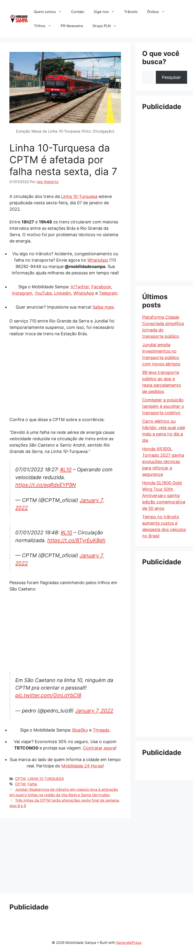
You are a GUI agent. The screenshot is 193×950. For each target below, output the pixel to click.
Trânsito (131, 11)
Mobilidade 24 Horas (82, 765)
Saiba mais (103, 307)
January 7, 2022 (94, 710)
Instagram (22, 293)
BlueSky (80, 730)
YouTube (43, 293)
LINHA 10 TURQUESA (46, 778)
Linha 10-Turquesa (79, 196)
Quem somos (45, 11)
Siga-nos (101, 11)
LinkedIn (62, 293)
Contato (77, 11)
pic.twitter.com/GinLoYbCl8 (48, 695)
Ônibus (153, 11)
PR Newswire (72, 26)
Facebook (101, 286)
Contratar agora (99, 747)
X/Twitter (80, 286)
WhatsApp (97, 260)
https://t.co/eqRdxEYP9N (45, 485)
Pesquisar (171, 77)
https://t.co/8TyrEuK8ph (76, 540)
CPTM (20, 778)
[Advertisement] (65, 376)
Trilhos (39, 26)
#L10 (66, 469)
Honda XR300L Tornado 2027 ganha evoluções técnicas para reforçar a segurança (163, 461)
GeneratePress (128, 942)
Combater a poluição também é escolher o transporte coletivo (163, 406)
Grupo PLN (101, 26)
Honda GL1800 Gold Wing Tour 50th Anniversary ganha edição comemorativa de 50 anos (163, 495)
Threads (101, 730)
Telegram (108, 293)
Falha (32, 784)
